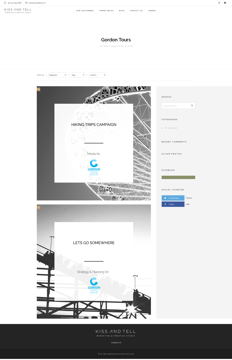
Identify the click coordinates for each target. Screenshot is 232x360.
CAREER (152, 11)
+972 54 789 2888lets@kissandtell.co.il (26, 3)
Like (187, 204)
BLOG (122, 11)
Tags (73, 75)
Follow (189, 198)
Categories (53, 75)
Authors (93, 75)
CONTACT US (136, 11)
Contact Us (116, 342)
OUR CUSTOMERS (85, 11)
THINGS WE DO (106, 11)
